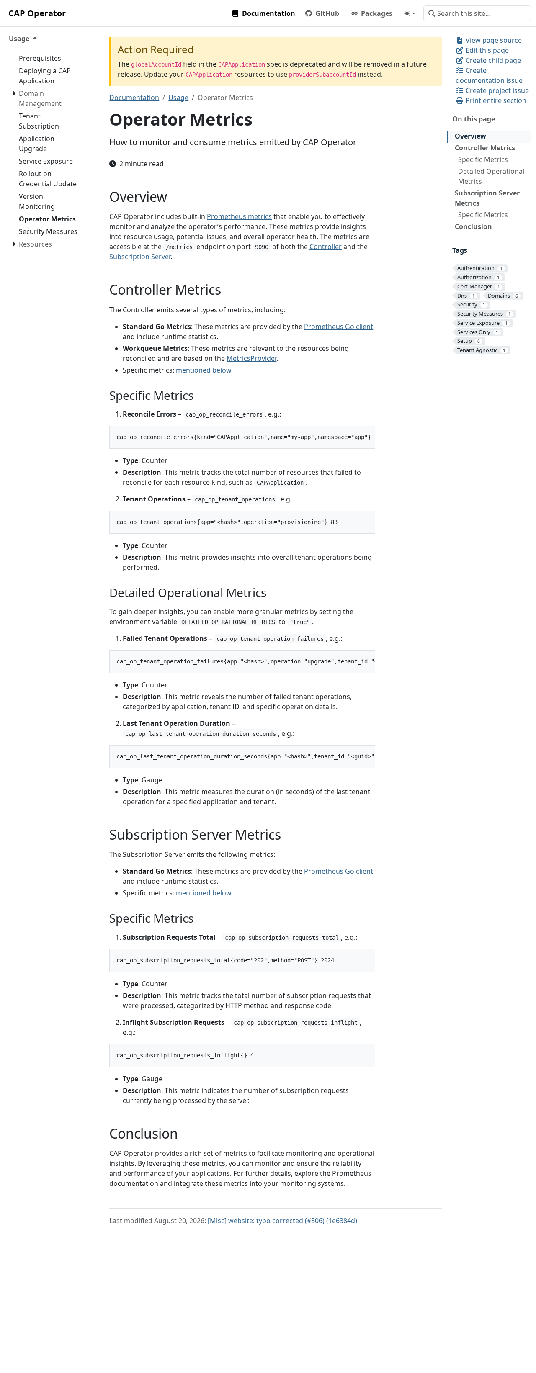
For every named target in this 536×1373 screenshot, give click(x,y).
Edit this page (486, 50)
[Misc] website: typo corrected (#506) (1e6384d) (282, 1220)
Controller (325, 246)
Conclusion (473, 226)
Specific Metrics (483, 159)
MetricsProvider (251, 358)
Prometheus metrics (239, 216)
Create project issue (496, 90)
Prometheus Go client (338, 326)
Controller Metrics (485, 147)
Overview (470, 136)
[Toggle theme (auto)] (409, 13)
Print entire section (495, 100)
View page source (493, 40)
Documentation (134, 97)
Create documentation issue (489, 75)
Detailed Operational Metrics (491, 176)
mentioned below (203, 370)
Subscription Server (139, 256)
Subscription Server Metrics (487, 198)
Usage (178, 97)
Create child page (492, 60)
